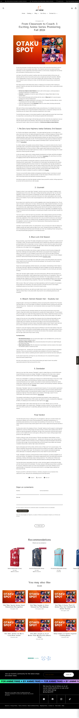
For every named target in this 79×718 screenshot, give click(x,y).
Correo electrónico (44, 490)
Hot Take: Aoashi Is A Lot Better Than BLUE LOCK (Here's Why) (39, 635)
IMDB (47, 400)
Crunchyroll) (55, 375)
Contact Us (52, 13)
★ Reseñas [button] (77, 360)
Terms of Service (22, 705)
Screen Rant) (58, 279)
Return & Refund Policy (33, 705)
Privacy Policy (13, 705)
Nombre (18, 490)
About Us (7, 705)
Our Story (43, 13)
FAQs (63, 705)
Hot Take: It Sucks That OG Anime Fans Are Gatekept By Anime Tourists (65, 607)
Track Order (58, 705)
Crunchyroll (37, 247)
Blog (36, 13)
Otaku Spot (40, 525)
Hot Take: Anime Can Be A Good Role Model (14, 634)
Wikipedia (34, 385)
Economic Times (47, 256)
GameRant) (45, 156)
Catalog (29, 13)
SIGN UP (68, 674)
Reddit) (47, 170)
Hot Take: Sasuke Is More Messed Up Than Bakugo (39, 606)
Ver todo (39, 585)
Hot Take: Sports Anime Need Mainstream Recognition (14, 606)
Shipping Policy (43, 705)
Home (23, 13)
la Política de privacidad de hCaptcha (45, 514)
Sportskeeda (41, 394)
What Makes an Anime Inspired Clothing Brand (65, 634)
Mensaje (18, 497)
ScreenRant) (24, 142)
